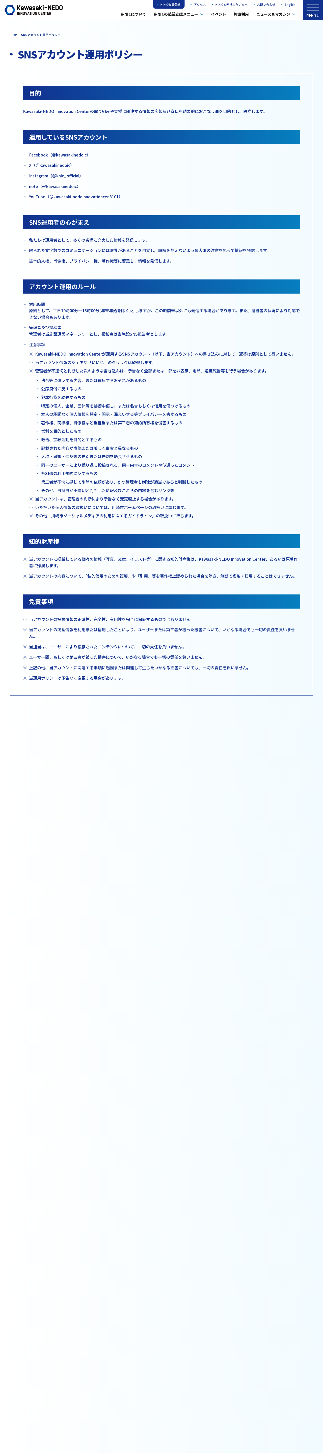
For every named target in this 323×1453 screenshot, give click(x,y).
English (290, 4)
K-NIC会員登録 (170, 4)
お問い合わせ (266, 4)
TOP (13, 35)
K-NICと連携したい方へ (232, 4)
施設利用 (241, 14)
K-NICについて (133, 14)
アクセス (200, 4)
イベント (218, 14)
